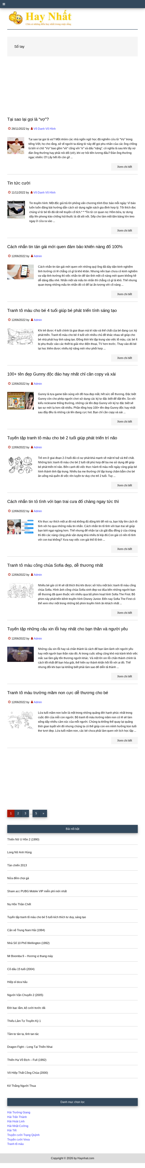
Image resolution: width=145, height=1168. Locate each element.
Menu (72, 4)
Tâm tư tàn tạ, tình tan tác (23, 1033)
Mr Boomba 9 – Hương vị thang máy (30, 956)
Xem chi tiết (124, 166)
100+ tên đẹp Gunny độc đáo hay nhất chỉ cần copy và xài (61, 374)
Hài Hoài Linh (16, 1121)
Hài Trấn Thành (17, 1116)
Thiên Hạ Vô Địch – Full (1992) (26, 1059)
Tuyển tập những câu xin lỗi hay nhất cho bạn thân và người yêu (67, 628)
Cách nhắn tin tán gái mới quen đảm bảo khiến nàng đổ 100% (65, 246)
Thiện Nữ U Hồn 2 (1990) (23, 839)
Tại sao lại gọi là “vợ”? (28, 119)
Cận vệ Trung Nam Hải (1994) (26, 930)
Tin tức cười (18, 183)
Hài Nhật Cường (17, 1125)
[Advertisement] (72, 90)
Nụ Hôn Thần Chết (19, 904)
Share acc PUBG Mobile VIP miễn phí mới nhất (37, 891)
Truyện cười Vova (18, 1139)
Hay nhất (72, 18)
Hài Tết (11, 1130)
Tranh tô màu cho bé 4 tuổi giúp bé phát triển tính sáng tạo (62, 310)
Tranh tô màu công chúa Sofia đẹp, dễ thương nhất (55, 565)
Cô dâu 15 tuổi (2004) (20, 969)
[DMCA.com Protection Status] (9, 1165)
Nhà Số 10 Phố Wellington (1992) (28, 943)
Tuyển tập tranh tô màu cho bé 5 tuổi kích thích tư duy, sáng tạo (46, 917)
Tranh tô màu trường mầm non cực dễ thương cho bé (57, 692)
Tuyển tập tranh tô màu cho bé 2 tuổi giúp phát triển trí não (62, 437)
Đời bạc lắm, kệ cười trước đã (26, 1007)
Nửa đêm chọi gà (18, 878)
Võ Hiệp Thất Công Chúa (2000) (27, 1072)
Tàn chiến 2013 (17, 865)
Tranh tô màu (15, 1143)
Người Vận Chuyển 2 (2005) (25, 995)
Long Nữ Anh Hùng (19, 852)
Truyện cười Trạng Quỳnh (23, 1134)
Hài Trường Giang (18, 1112)
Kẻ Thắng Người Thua (21, 1085)
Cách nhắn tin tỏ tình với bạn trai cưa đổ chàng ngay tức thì (63, 501)
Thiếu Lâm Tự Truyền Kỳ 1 (24, 1020)
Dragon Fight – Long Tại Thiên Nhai (30, 1046)
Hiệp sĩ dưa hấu (17, 981)
